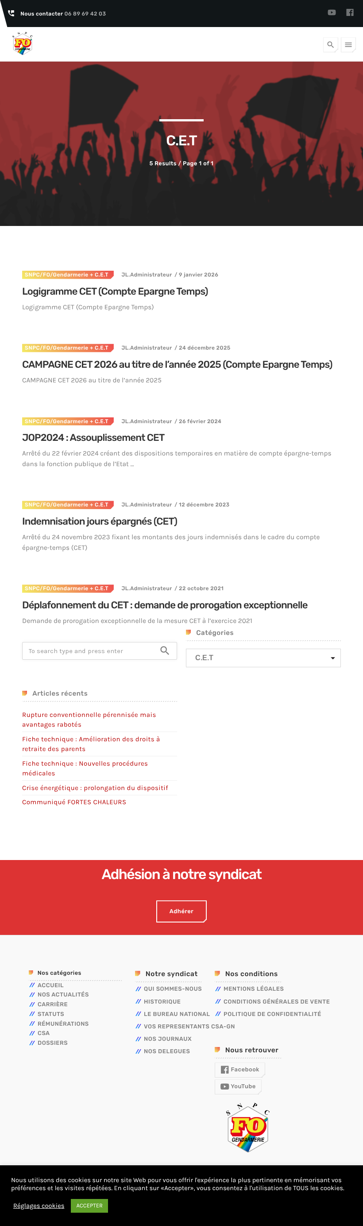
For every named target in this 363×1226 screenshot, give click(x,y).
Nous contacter (63, 14)
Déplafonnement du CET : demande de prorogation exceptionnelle (165, 605)
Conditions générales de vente (277, 1002)
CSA (44, 1033)
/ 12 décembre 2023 (201, 505)
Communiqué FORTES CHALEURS (74, 802)
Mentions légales (254, 989)
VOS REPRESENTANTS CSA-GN (189, 1027)
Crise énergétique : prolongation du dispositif (95, 788)
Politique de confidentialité (272, 1014)
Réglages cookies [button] (38, 1206)
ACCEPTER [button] (89, 1206)
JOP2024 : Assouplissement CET (93, 438)
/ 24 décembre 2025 (202, 348)
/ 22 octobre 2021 (199, 588)
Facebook (244, 1069)
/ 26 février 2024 (197, 421)
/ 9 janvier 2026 (196, 275)
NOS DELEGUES (167, 1051)
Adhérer (181, 911)
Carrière (53, 1004)
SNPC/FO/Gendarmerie (57, 275)
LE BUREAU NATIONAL (177, 1014)
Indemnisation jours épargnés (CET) (99, 521)
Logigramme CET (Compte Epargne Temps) (115, 291)
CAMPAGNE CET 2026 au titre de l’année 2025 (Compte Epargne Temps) (177, 364)
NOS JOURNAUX (168, 1039)
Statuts (51, 1014)
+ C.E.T (98, 275)
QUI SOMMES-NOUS (173, 989)
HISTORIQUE (162, 1002)
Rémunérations (63, 1024)
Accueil (51, 985)
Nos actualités (63, 995)
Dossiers (53, 1043)
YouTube (242, 1086)
